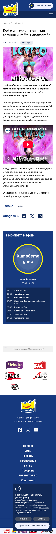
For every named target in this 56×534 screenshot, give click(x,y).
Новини (17, 23)
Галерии (28, 456)
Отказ (41, 518)
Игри (28, 451)
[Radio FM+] (6, 531)
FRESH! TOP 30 (28, 475)
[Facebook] (20, 430)
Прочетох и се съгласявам (32, 525)
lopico (20, 206)
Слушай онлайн (43, 5)
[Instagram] (28, 430)
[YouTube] (36, 430)
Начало (6, 23)
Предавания (28, 461)
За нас (28, 465)
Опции (23, 518)
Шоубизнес (27, 42)
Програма (28, 470)
